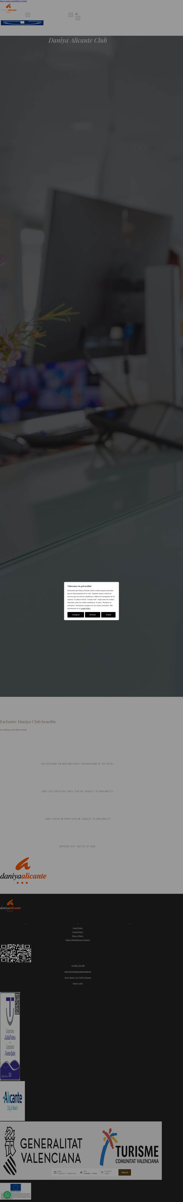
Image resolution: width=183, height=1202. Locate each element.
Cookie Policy (86, 608)
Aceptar (108, 615)
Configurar (76, 615)
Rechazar (93, 615)
